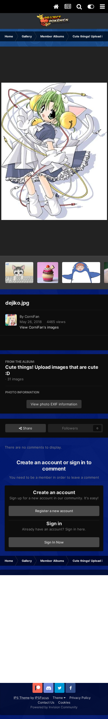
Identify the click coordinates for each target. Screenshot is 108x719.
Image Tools (86, 246)
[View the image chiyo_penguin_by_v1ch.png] (81, 272)
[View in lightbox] (54, 151)
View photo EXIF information (54, 404)
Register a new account (54, 511)
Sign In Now (54, 542)
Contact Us (46, 702)
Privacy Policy (80, 698)
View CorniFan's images (39, 327)
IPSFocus (42, 698)
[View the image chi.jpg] (19, 272)
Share (27, 428)
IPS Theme (22, 698)
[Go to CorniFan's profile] (11, 320)
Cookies (64, 702)
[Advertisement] (54, 629)
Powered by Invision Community (54, 707)
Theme (58, 698)
